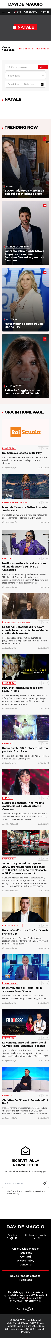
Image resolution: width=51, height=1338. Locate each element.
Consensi (25, 1264)
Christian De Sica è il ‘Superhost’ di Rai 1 (25, 1102)
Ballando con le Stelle (15, 502)
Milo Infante (26, 49)
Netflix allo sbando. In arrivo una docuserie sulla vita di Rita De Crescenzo (23, 806)
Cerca (43, 67)
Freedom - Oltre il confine (17, 622)
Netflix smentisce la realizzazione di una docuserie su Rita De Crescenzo (24, 566)
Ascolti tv (30, 12)
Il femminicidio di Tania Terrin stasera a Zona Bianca (22, 989)
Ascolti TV (9, 859)
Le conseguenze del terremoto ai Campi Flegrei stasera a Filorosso (24, 1044)
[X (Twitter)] (43, 448)
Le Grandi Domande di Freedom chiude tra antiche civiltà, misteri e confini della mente (25, 630)
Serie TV (8, 1095)
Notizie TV (9, 448)
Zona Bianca (10, 983)
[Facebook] (40, 448)
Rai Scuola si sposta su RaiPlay (22, 453)
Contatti (25, 1256)
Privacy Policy (13, 1193)
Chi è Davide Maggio (25, 1248)
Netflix (7, 559)
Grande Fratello (12, 925)
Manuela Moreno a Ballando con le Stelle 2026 (24, 509)
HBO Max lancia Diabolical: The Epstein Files (22, 689)
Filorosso (9, 1038)
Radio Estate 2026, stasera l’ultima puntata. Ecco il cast (25, 749)
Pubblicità (25, 1279)
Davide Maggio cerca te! (25, 1276)
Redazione (25, 1252)
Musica (7, 743)
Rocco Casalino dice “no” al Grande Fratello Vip (25, 932)
